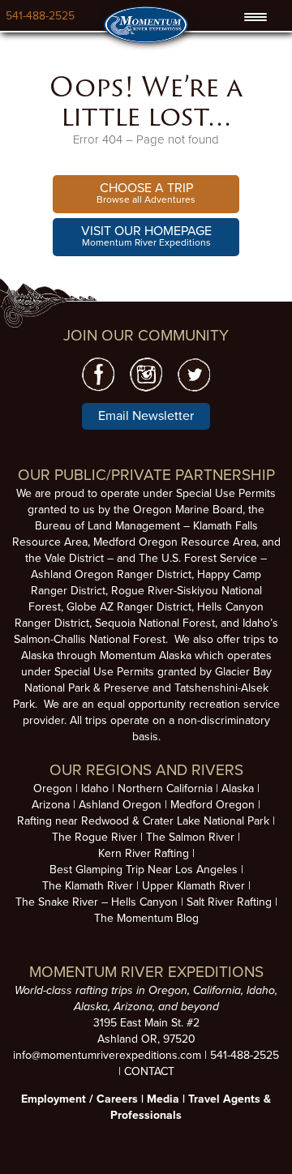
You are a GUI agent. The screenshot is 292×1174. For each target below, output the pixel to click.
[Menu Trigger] (255, 17)
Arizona (51, 805)
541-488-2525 (40, 16)
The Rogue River (94, 837)
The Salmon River (190, 837)
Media (163, 1099)
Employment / (59, 1099)
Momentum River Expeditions (146, 235)
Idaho (95, 788)
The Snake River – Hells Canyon (96, 902)
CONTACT (149, 1071)
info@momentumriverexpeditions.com (107, 1055)
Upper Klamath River (193, 886)
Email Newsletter (146, 416)
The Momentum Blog (146, 918)
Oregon (52, 788)
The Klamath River (87, 886)
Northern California (165, 788)
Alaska (237, 788)
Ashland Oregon (120, 805)
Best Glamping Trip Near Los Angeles (143, 869)
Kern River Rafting (143, 853)
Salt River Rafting (229, 902)
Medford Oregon (212, 805)
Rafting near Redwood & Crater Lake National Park (143, 821)
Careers (117, 1099)
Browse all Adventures (146, 192)
